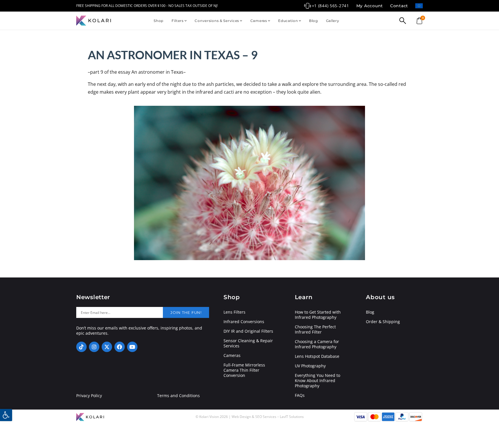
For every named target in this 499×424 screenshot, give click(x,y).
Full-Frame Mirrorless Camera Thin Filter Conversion (244, 370)
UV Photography (310, 366)
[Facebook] (119, 347)
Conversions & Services (217, 20)
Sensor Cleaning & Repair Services (248, 343)
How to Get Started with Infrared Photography (318, 315)
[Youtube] (132, 347)
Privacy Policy (89, 395)
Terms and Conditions (178, 395)
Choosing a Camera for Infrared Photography (317, 344)
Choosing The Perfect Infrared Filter (315, 329)
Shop (158, 20)
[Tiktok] (81, 347)
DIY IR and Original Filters (248, 331)
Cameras (258, 20)
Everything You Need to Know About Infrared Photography (317, 380)
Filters (178, 20)
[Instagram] (94, 347)
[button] (6, 415)
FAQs (300, 395)
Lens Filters (234, 312)
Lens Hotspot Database (317, 356)
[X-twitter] (107, 347)
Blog (313, 20)
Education (288, 20)
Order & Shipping (383, 321)
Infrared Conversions (244, 321)
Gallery (332, 20)
